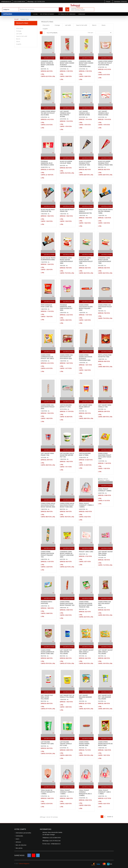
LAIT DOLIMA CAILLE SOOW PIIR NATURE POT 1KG (67, 455)
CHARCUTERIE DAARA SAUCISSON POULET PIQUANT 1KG (47, 554)
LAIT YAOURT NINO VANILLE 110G (104, 406)
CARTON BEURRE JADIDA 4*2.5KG (66, 406)
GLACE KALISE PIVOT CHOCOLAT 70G (48, 210)
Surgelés (18, 44)
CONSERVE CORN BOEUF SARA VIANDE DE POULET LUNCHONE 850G (86, 63)
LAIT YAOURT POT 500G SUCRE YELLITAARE (47, 697)
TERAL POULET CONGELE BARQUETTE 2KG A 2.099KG (85, 792)
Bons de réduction (21, 845)
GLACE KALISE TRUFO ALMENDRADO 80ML (48, 259)
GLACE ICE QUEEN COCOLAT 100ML (66, 162)
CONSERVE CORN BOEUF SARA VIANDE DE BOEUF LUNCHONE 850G (67, 63)
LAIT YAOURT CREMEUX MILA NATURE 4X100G (84, 113)
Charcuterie (19, 28)
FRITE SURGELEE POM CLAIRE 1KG (46, 306)
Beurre (18, 39)
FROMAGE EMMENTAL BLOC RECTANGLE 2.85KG (47, 163)
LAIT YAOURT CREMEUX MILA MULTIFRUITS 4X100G (65, 113)
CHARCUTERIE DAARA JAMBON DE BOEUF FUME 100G (47, 651)
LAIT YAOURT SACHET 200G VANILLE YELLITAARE (105, 651)
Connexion (117, 1)
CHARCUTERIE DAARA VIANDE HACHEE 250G (84, 743)
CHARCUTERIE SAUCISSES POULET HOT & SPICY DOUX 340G (104, 456)
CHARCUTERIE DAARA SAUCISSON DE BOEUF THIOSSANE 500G (85, 357)
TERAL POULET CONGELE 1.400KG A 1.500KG (67, 792)
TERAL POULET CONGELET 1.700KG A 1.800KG (86, 505)
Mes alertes (19, 848)
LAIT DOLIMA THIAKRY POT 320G (47, 743)
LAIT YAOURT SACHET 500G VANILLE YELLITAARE (86, 651)
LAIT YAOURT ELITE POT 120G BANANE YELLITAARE (104, 697)
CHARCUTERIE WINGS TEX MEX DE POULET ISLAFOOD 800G (105, 63)
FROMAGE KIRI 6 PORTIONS (46, 602)
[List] (43, 32)
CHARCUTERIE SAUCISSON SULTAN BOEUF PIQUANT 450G (86, 307)
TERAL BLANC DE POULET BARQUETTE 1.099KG (48, 792)
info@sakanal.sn (56, 844)
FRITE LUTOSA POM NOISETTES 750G (104, 356)
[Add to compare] (46, 54)
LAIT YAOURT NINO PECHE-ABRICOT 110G (85, 406)
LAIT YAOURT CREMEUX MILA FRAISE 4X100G (103, 113)
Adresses (18, 842)
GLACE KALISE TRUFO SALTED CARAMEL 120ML (105, 211)
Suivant (110, 817)
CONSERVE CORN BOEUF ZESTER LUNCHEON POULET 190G (86, 260)
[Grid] (41, 32)
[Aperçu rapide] (49, 54)
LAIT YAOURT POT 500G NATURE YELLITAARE (66, 651)
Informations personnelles (23, 833)
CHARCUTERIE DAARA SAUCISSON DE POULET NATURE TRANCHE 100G (85, 604)
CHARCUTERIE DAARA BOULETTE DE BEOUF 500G (105, 743)
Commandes (19, 836)
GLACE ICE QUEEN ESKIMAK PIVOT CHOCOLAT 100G (85, 163)
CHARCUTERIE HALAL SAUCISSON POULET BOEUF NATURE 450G (48, 505)
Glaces (18, 41)
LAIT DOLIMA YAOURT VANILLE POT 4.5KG (66, 743)
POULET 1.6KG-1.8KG (86, 552)
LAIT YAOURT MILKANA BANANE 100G (85, 697)
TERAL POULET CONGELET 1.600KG (104, 490)
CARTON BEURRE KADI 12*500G (85, 454)
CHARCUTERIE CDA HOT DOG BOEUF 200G (104, 603)
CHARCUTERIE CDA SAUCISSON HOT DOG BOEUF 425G (66, 356)
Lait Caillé (19, 33)
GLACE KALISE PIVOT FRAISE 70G (67, 210)
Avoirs (17, 839)
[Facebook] (29, 855)
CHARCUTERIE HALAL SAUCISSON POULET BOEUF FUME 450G (67, 505)
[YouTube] (33, 855)
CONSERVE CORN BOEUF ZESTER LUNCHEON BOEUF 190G (104, 260)
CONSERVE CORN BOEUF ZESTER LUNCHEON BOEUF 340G (66, 260)
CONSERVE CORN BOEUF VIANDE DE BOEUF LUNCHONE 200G (47, 63)
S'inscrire (124, 1)
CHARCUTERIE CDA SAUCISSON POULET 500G (48, 406)
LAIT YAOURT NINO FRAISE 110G (47, 454)
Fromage (18, 31)
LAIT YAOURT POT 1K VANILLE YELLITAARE (67, 696)
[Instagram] (38, 855)
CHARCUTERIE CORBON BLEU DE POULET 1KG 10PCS (47, 356)
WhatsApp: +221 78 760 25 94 (36, 1)
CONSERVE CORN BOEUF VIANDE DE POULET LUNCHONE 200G (67, 554)
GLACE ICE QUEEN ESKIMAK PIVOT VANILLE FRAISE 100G (105, 163)
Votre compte (20, 829)
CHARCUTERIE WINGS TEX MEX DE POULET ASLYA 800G (48, 113)
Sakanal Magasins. (24, 863)
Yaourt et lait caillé (21, 36)
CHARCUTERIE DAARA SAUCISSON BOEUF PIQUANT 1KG (67, 603)
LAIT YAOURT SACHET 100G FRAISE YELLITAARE (105, 553)
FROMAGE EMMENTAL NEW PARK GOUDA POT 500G (66, 307)
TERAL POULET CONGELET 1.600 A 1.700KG (104, 792)
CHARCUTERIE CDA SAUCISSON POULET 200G (105, 306)
